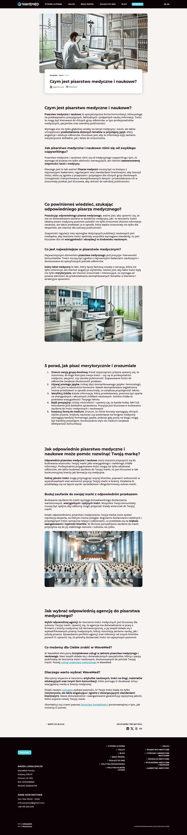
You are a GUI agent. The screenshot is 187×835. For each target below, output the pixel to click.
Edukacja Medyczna (158, 759)
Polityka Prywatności (113, 764)
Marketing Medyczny (158, 768)
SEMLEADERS (27, 824)
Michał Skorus (27, 826)
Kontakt (137, 4)
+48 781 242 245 (26, 806)
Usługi (71, 4)
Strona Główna (53, 4)
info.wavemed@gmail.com (31, 803)
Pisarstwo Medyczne (158, 750)
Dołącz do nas (108, 4)
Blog (124, 4)
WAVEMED (53, 75)
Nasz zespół (87, 4)
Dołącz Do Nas (117, 761)
